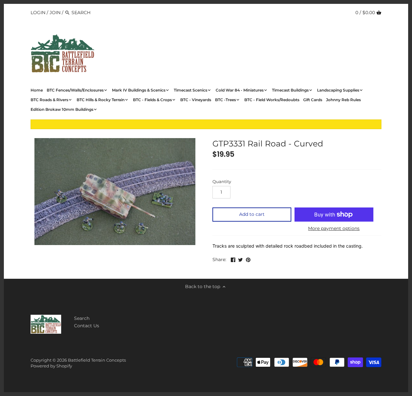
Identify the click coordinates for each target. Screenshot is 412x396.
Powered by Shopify (51, 366)
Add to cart (252, 214)
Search (81, 318)
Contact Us (86, 326)
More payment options (334, 228)
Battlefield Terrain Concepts (97, 360)
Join (55, 12)
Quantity (221, 181)
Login (38, 12)
